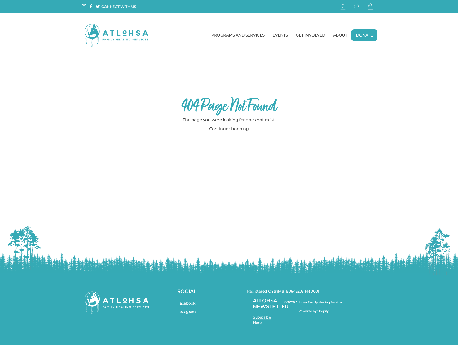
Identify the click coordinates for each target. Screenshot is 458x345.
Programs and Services (238, 35)
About (340, 35)
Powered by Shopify (313, 311)
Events (280, 35)
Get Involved (310, 35)
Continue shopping (229, 128)
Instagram (186, 312)
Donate (364, 35)
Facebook (186, 303)
